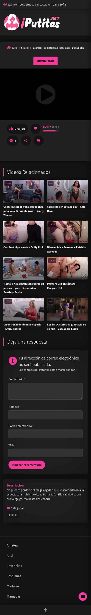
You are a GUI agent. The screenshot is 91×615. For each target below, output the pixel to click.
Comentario (16, 379)
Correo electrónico (21, 426)
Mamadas (14, 596)
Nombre (14, 407)
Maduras (13, 586)
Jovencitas (14, 566)
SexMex (25, 47)
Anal (10, 555)
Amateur (13, 545)
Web (11, 445)
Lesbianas (14, 576)
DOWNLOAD (45, 61)
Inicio (15, 47)
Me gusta (20, 129)
